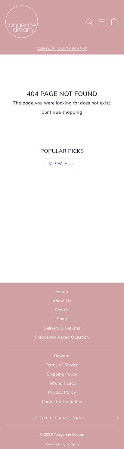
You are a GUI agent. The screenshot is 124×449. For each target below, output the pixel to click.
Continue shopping (62, 112)
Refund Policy (62, 383)
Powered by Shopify (62, 444)
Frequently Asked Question (62, 336)
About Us (62, 300)
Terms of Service (62, 364)
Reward (62, 355)
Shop (62, 318)
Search (62, 309)
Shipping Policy (62, 373)
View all (62, 163)
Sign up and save (60, 418)
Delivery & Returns (62, 327)
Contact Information (62, 401)
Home (62, 291)
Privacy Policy (62, 392)
